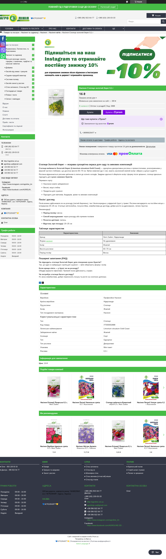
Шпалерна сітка (92, 473)
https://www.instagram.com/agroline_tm (17, 184)
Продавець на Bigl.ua (83, 539)
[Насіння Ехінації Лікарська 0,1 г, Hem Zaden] (54, 387)
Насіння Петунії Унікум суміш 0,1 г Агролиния (151, 403)
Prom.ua (95, 537)
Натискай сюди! (108, 7)
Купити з (109, 112)
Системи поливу (12, 79)
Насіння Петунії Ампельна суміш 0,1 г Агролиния (86, 403)
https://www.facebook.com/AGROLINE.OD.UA (18, 190)
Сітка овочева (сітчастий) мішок (98, 476)
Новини (6, 111)
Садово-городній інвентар (16, 75)
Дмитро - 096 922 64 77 (10, 470)
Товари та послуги (30, 29)
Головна (9, 29)
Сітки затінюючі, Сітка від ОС (17, 87)
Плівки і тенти (11, 95)
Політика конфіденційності (100, 541)
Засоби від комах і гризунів (16, 71)
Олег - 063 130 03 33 (9, 467)
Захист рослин (49, 473)
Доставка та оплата (92, 29)
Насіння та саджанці (29, 32)
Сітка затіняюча (92, 467)
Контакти (70, 29)
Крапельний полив (135, 467)
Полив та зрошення (135, 473)
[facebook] (40, 283)
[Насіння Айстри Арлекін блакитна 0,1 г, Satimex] (86, 431)
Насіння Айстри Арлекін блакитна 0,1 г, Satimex (86, 447)
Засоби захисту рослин (15, 83)
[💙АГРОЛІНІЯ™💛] (14, 22)
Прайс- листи (8, 122)
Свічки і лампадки (13, 99)
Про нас (52, 29)
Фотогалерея (8, 130)
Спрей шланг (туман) (136, 470)
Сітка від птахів (92, 480)
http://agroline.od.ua (11, 161)
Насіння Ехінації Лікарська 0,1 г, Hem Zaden (53, 403)
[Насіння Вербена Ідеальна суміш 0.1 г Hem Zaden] (54, 431)
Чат (157, 552)
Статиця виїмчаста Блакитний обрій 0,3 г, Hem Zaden (118, 403)
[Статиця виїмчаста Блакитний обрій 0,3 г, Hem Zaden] (119, 387)
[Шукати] (163, 21)
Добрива (9, 68)
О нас (5, 107)
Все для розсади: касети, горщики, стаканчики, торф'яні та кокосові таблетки (19, 61)
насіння (49, 241)
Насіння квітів (54, 32)
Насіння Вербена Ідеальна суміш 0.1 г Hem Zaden (54, 447)
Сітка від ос (90, 470)
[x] (43, 283)
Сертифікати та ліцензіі (12, 126)
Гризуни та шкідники (51, 470)
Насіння (43, 32)
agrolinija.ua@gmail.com (13, 164)
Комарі (46, 467)
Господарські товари (14, 91)
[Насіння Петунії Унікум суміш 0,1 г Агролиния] (151, 387)
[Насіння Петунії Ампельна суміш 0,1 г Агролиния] (86, 387)
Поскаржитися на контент (79, 541)
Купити (90, 112)
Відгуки (6, 103)
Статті (5, 115)
